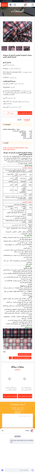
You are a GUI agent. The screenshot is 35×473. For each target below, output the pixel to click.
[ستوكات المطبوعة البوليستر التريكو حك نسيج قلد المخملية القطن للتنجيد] (17, 31)
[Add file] (32, 470)
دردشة (4, 5)
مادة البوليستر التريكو (24, 354)
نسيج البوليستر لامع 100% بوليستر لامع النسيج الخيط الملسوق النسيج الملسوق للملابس (25, 389)
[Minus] (2, 431)
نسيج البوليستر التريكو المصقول (22, 358)
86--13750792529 (7, 1)
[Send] (2, 470)
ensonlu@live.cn (29, 1)
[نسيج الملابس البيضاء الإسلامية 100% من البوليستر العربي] (10, 379)
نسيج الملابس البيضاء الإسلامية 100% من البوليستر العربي (10, 389)
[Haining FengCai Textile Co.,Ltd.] (27, 5)
